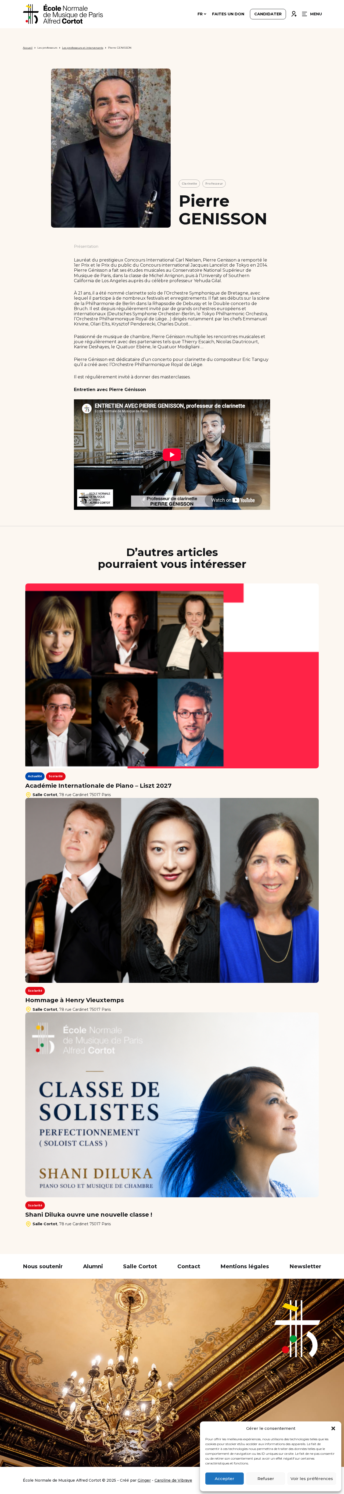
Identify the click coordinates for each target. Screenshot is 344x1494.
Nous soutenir (43, 1266)
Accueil (28, 47)
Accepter (224, 1478)
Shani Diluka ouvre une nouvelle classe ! (88, 1214)
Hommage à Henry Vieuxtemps (74, 1000)
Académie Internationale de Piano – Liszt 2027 (98, 785)
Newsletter (305, 1266)
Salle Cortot (140, 1266)
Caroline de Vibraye (173, 1480)
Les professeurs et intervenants (82, 47)
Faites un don (228, 14)
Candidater (268, 14)
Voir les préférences (312, 1478)
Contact (188, 1266)
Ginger (144, 1480)
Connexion (294, 12)
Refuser (265, 1478)
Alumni (93, 1266)
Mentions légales (244, 1266)
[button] (333, 1428)
